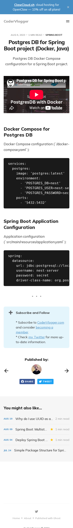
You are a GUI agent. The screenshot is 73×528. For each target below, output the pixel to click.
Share (29, 381)
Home (16, 518)
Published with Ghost (47, 518)
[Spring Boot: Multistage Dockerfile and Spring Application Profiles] (36, 429)
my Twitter (36, 337)
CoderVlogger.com (50, 322)
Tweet (47, 381)
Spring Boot (53, 34)
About (27, 518)
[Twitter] (36, 511)
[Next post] (66, 371)
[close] (68, 7)
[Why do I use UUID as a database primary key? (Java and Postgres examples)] (36, 419)
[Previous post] (6, 371)
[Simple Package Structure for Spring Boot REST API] (36, 450)
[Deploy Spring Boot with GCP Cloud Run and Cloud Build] (36, 440)
